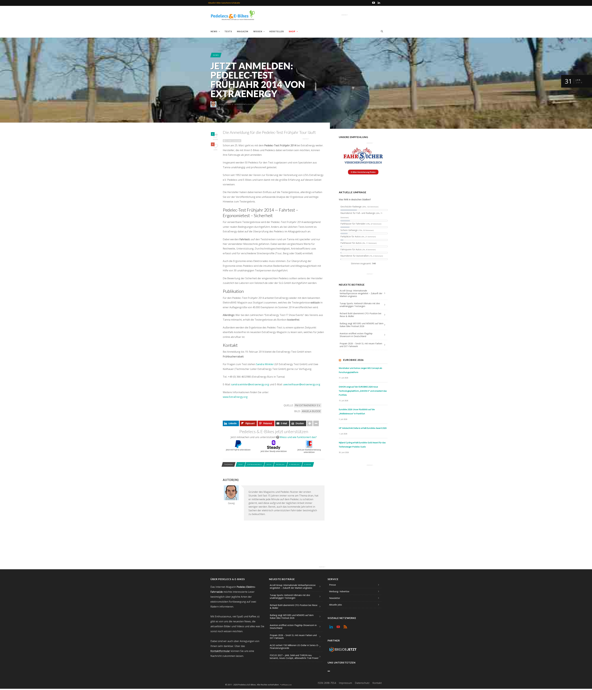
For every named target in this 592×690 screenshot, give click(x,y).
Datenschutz (362, 683)
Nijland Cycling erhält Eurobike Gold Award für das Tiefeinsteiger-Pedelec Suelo (362, 444)
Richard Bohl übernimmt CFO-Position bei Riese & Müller (360, 315)
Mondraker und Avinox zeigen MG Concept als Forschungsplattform (360, 370)
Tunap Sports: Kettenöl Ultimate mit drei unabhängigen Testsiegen (360, 305)
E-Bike (307, 464)
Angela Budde (311, 411)
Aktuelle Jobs (335, 604)
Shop (292, 31)
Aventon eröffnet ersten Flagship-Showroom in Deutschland (356, 335)
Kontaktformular (220, 651)
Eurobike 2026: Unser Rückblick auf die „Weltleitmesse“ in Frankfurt (357, 411)
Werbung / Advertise (339, 591)
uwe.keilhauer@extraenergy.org (301, 384)
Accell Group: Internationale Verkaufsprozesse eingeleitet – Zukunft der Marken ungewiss (361, 293)
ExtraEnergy (254, 464)
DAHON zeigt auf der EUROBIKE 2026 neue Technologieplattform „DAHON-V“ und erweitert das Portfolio (363, 390)
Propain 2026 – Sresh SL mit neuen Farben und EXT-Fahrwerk (361, 345)
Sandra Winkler (265, 364)
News (214, 31)
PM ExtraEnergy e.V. (308, 405)
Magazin (242, 31)
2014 (269, 464)
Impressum (345, 683)
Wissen (257, 31)
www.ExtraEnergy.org (235, 397)
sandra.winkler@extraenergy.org (250, 384)
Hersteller (276, 31)
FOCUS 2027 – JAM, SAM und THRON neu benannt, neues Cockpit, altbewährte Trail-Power (294, 656)
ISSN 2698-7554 (327, 683)
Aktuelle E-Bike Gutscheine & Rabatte (224, 3)
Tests (228, 31)
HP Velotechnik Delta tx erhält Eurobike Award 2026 (362, 428)
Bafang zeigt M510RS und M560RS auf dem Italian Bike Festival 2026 (361, 325)
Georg (227, 104)
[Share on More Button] (309, 423)
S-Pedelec (294, 464)
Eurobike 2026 (353, 359)
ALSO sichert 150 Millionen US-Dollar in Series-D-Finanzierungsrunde (294, 646)
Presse (332, 584)
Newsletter (334, 598)
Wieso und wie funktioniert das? (298, 437)
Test (240, 464)
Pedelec (280, 464)
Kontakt (377, 683)
